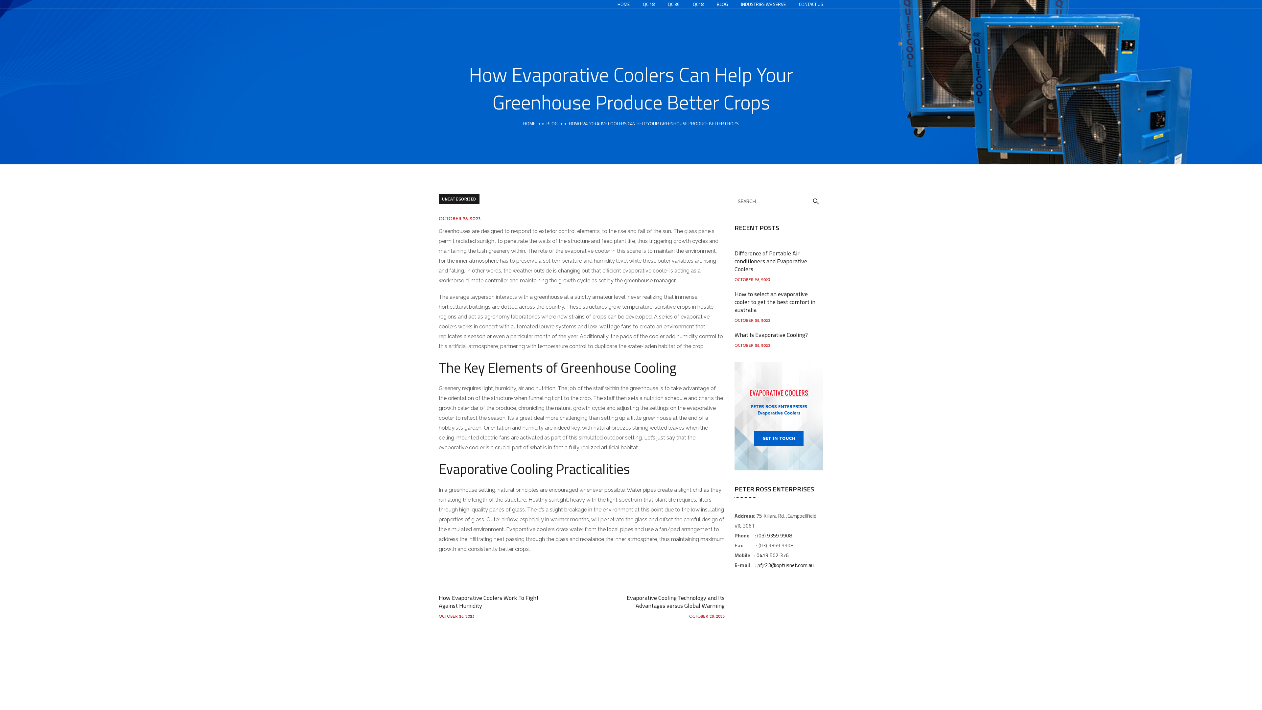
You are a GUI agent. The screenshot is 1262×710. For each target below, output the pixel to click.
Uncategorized (459, 199)
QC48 (698, 4)
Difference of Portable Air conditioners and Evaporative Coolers (771, 261)
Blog (722, 4)
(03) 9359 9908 (774, 535)
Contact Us (811, 4)
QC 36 (674, 4)
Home (624, 4)
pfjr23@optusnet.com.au (786, 565)
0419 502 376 (773, 555)
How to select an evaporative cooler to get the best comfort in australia (775, 302)
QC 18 (649, 4)
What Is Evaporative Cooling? (771, 334)
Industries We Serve (763, 4)
